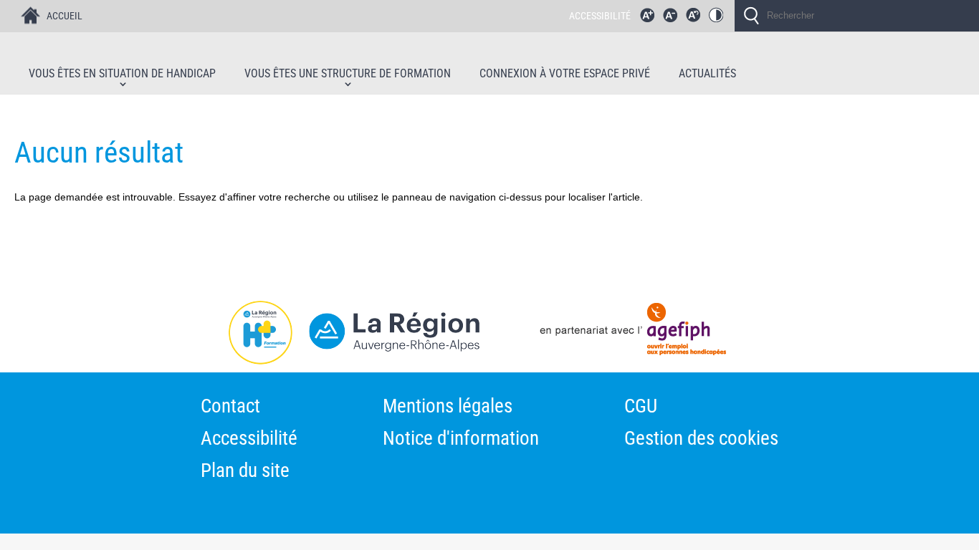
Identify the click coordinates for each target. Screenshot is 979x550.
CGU (640, 408)
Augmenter (650, 18)
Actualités (707, 74)
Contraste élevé (719, 18)
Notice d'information (461, 440)
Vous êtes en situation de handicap (122, 74)
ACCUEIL (64, 15)
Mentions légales (447, 408)
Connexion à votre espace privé (564, 74)
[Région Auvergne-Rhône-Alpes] (239, 336)
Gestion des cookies (701, 440)
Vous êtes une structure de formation (347, 74)
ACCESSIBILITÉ (600, 15)
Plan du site (245, 472)
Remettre (696, 18)
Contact (230, 408)
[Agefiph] (722, 336)
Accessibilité (249, 440)
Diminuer (673, 18)
